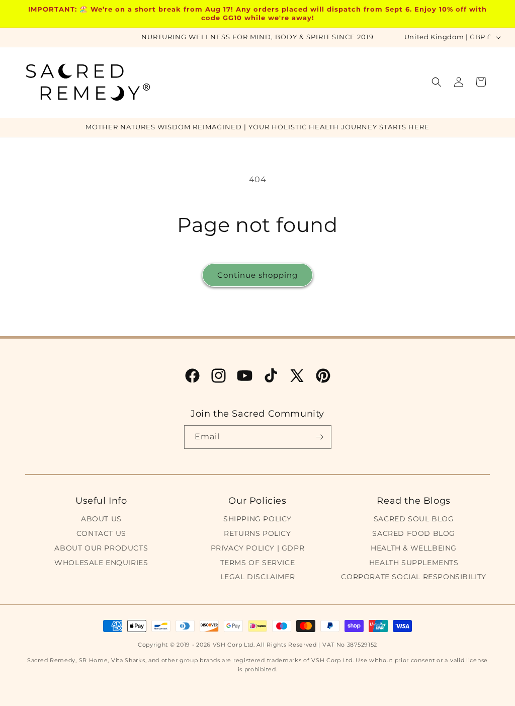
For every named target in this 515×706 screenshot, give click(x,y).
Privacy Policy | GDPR (258, 548)
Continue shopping (257, 275)
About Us (101, 518)
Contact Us (101, 533)
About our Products (101, 548)
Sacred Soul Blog (414, 518)
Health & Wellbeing (414, 548)
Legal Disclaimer (257, 576)
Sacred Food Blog (413, 533)
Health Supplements (414, 562)
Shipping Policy (257, 518)
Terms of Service (257, 562)
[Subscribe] (320, 437)
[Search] (436, 82)
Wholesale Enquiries (101, 562)
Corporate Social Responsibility (413, 576)
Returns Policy (257, 533)
